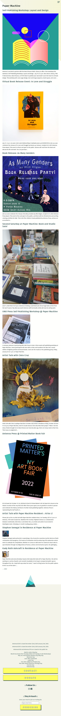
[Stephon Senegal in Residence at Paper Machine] (5, 536)
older (4, 569)
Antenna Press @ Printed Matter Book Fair (23, 433)
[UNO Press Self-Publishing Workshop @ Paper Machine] (16, 343)
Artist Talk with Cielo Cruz (15, 355)
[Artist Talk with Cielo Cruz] (30, 421)
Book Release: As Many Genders (18, 153)
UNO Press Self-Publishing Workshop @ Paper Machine (30, 311)
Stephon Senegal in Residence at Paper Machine (26, 527)
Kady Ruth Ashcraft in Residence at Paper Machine (27, 548)
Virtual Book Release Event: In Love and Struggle (27, 81)
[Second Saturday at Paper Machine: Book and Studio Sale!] (30, 303)
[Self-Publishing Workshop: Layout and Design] (30, 69)
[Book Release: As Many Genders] (30, 211)
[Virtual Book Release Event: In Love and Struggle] (30, 141)
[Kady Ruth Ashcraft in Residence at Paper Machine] (5, 557)
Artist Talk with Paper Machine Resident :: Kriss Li (27, 513)
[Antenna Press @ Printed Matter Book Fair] (28, 501)
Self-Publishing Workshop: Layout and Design (25, 10)
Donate (30, 677)
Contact (30, 670)
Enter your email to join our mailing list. (30, 699)
